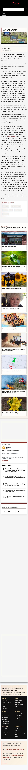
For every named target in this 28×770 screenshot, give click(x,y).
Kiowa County (16, 206)
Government (5, 713)
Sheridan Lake (8, 210)
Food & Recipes (6, 729)
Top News (4, 700)
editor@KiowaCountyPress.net (15, 749)
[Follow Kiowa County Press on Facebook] (9, 511)
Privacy (16, 736)
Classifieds (5, 735)
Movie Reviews (6, 731)
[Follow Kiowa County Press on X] (4, 511)
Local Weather (18, 720)
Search (16, 729)
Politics (4, 706)
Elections (4, 708)
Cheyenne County (19, 702)
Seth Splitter (12, 136)
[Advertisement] (14, 574)
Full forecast (5, 460)
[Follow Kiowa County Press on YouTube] (18, 511)
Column (6, 206)
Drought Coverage (19, 718)
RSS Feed (17, 731)
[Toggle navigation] (4, 14)
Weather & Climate (19, 716)
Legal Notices (5, 723)
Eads (16, 706)
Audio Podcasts (6, 733)
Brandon (18, 210)
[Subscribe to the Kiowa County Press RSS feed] (13, 511)
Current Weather (19, 713)
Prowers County (19, 704)
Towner (6, 214)
